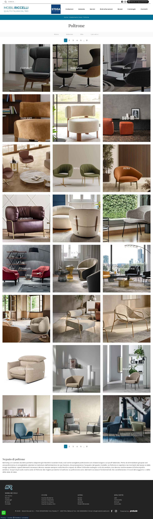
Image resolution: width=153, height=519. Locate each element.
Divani (80, 498)
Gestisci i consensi (21, 518)
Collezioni (69, 9)
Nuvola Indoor (126, 319)
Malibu (127, 369)
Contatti (144, 9)
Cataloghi (132, 9)
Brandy (26, 419)
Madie (80, 500)
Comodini (117, 504)
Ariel (26, 168)
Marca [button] (56, 34)
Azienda (81, 9)
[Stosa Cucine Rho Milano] (56, 9)
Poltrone (86, 17)
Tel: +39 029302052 (81, 511)
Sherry (76, 369)
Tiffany (26, 268)
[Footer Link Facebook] (112, 511)
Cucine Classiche (47, 500)
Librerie (80, 502)
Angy (76, 419)
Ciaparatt (26, 68)
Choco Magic (26, 369)
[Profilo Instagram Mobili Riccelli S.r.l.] (125, 2)
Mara (76, 218)
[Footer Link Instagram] (116, 511)
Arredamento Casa (75, 17)
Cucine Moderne (47, 498)
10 (87, 40)
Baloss (127, 68)
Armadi (116, 502)
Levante (76, 319)
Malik (126, 118)
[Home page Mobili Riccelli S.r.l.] (16, 9)
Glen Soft (26, 118)
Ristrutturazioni (106, 9)
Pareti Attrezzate (83, 504)
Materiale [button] (69, 34)
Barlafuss (76, 68)
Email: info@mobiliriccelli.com (99, 511)
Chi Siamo (8, 496)
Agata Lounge (127, 268)
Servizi (92, 9)
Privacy (3, 518)
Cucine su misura (47, 502)
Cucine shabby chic (48, 504)
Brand (120, 9)
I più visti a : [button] (95, 34)
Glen (76, 118)
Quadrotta (26, 218)
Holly (126, 218)
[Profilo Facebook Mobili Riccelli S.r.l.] (122, 2)
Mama (76, 268)
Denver (127, 419)
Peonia (26, 319)
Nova (77, 168)
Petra (126, 168)
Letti (115, 498)
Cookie (9, 518)
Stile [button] (81, 34)
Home (66, 17)
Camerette (118, 500)
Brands (7, 502)
